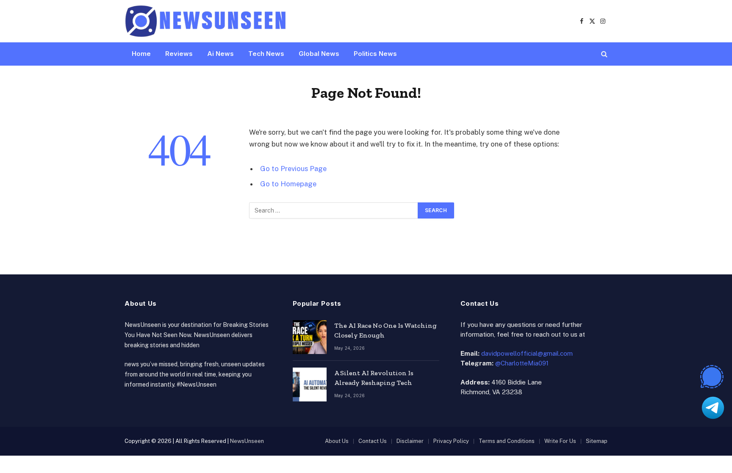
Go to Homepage (288, 184)
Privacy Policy (451, 441)
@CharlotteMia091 (522, 363)
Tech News (266, 54)
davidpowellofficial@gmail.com (527, 353)
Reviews (179, 54)
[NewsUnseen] (206, 21)
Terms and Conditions (507, 441)
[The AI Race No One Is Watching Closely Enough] (310, 337)
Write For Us (560, 441)
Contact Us (372, 441)
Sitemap (596, 441)
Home (141, 54)
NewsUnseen (247, 441)
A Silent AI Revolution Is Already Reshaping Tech (373, 378)
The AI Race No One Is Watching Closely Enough (385, 330)
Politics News (375, 54)
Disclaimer (410, 441)
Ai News (220, 54)
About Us (337, 441)
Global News (319, 54)
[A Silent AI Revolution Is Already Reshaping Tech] (310, 384)
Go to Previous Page (293, 168)
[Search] (603, 54)
